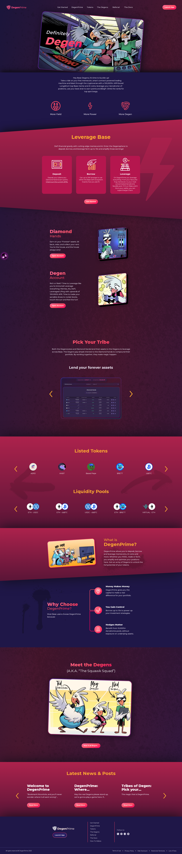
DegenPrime (77, 7)
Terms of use (116, 851)
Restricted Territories (157, 851)
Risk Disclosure (141, 851)
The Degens (102, 7)
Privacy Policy (128, 851)
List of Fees (171, 851)
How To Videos (95, 841)
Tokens (90, 7)
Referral (116, 7)
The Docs (128, 7)
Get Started (62, 7)
